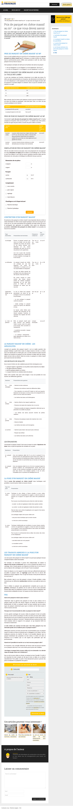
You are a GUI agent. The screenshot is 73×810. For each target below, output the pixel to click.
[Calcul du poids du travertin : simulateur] (10, 728)
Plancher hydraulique (13, 208)
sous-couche (10, 186)
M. (27, 677)
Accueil (5, 10)
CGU (20, 808)
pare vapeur (10, 190)
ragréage (9, 193)
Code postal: (16, 669)
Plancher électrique (12, 204)
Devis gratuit (67, 4)
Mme (31, 677)
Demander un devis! (38, 713)
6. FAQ (55, 52)
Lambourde (8, 178)
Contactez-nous (5, 808)
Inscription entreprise (31, 10)
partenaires (36, 698)
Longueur (8, 164)
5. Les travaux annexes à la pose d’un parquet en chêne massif (60, 48)
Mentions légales (14, 808)
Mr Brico (15, 753)
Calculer (29, 212)
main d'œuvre (11, 197)
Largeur (7, 167)
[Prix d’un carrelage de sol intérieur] (25, 728)
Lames (7, 175)
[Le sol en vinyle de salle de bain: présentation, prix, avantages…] (39, 728)
